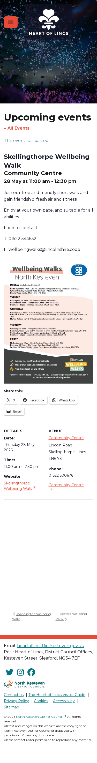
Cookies (41, 701)
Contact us (14, 694)
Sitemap (11, 707)
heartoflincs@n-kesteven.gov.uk (50, 645)
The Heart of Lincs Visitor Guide (56, 694)
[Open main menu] (11, 22)
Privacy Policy (16, 701)
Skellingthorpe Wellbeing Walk (20, 486)
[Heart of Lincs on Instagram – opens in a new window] (20, 672)
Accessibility (64, 701)
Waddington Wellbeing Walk (31, 616)
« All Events (16, 128)
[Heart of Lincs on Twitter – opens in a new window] (9, 672)
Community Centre (66, 438)
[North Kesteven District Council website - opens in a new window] (24, 683)
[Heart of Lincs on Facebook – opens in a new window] (31, 672)
